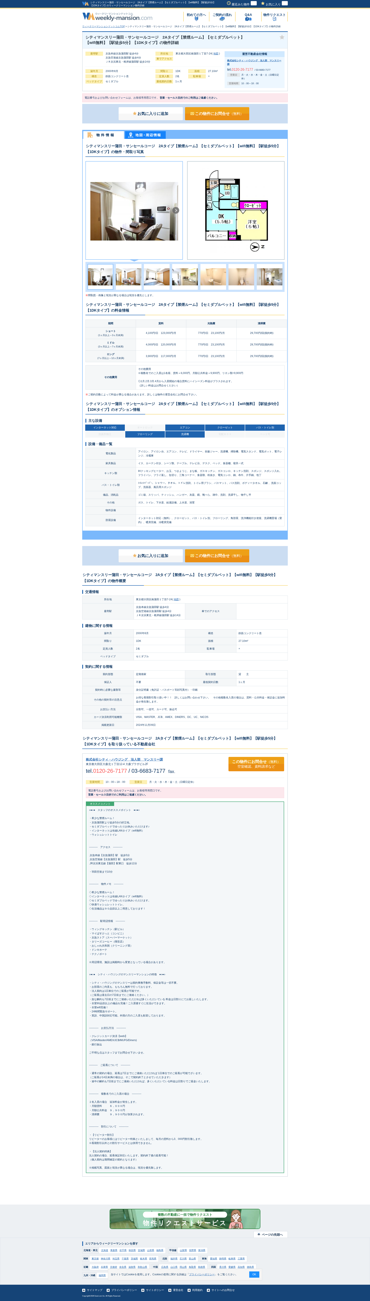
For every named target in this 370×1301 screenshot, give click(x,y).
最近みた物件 (241, 4)
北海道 (104, 1250)
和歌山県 (142, 1267)
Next (175, 210)
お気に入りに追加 (152, 113)
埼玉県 (115, 1258)
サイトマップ (94, 1290)
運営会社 (178, 1290)
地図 (215, 53)
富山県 (192, 1258)
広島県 (164, 1267)
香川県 (222, 1267)
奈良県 (122, 1267)
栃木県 (143, 1258)
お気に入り (273, 4)
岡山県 (183, 1267)
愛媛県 (232, 1267)
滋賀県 (132, 1267)
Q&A (248, 15)
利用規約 (197, 1290)
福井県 (174, 1258)
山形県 (150, 1250)
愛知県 (213, 1258)
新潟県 (201, 1250)
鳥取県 (192, 1267)
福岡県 (102, 1275)
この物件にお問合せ (219, 113)
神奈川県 (105, 1258)
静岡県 (222, 1258)
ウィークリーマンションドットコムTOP (103, 26)
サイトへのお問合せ (223, 1290)
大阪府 (95, 1267)
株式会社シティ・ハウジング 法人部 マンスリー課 (124, 759)
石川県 (183, 1258)
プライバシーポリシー (124, 1290)
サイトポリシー (155, 1290)
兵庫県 (104, 1267)
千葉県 (125, 1258)
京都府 (113, 1267)
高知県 (241, 1267)
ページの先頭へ (272, 1234)
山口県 (174, 1267)
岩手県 (123, 1250)
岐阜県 (232, 1258)
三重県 (241, 1258)
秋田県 (132, 1250)
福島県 (159, 1250)
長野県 (192, 1250)
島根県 (201, 1267)
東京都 (95, 1258)
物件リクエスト (274, 15)
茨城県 (134, 1258)
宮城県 (141, 1250)
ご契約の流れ (222, 15)
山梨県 (183, 1250)
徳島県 (250, 1267)
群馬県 (152, 1258)
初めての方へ (196, 15)
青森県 (113, 1250)
